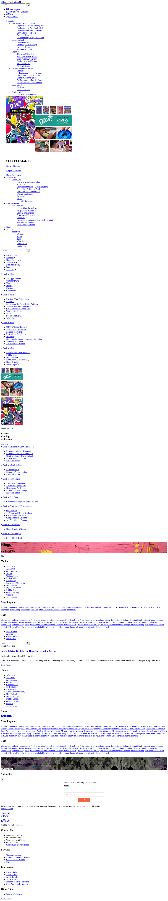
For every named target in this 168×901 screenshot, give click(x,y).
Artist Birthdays (12, 877)
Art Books (21, 87)
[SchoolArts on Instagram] (7, 820)
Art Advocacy (12, 879)
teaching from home (61, 627)
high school (69, 729)
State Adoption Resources (17, 884)
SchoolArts (16, 180)
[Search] (28, 250)
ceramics (71, 731)
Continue (5, 813)
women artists (78, 736)
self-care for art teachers (24, 627)
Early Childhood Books (26, 33)
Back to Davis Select (11, 524)
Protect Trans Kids (85, 625)
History (20, 236)
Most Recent (11, 631)
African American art (120, 731)
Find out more (7, 809)
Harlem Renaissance (138, 731)
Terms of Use (11, 875)
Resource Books (23, 35)
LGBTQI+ (129, 622)
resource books (52, 610)
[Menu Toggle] (20, 2)
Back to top (6, 899)
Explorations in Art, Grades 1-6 (30, 28)
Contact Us (13, 16)
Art (141, 607)
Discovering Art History (27, 59)
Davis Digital (14, 9)
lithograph (17, 733)
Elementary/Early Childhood (23, 23)
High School (17, 52)
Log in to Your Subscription (28, 182)
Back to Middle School (12, 465)
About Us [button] (10, 229)
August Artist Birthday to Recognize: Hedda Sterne (28, 651)
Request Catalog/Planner (18, 12)
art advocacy (31, 731)
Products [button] (10, 21)
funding (147, 607)
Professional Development (22, 68)
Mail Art (42, 610)
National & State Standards (17, 882)
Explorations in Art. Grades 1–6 (19, 453)
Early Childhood (13, 578)
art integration (96, 731)
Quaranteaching (12, 592)
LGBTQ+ (120, 622)
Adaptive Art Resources (27, 210)
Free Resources (18, 206)
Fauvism (134, 736)
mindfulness (6, 625)
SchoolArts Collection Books (29, 189)
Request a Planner (13, 170)
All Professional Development (29, 82)
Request (4, 444)
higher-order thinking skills (83, 622)
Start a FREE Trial (14, 538)
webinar (9, 595)
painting (107, 736)
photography (98, 729)
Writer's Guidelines (25, 194)
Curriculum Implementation (28, 75)
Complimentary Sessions (27, 78)
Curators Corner (126, 729)
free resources (39, 607)
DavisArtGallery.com (15, 894)
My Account (13, 14)
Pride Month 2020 (37, 625)
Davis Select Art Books (16, 529)
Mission (20, 234)
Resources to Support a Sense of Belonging (35, 220)
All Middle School (24, 49)
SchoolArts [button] (11, 177)
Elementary (11, 580)
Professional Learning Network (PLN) (61, 625)
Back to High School (11, 479)
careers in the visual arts (94, 620)
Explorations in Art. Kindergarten (20, 451)
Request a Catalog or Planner (18, 857)
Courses (20, 71)
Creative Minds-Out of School (29, 30)
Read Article (6, 665)
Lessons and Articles (25, 213)
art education (6, 607)
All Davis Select (23, 89)
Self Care (34, 610)
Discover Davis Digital (26, 94)
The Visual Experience (26, 54)
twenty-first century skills (99, 627)
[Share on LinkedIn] (8, 716)
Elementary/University (15, 583)
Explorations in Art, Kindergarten (30, 26)
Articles (9, 634)
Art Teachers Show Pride (73, 620)
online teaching (80, 607)
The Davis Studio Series (27, 56)
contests (122, 607)
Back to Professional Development (17, 506)
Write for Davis (12, 281)
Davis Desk (17, 607)
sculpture (115, 729)
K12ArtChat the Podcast (16, 327)
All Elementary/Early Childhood (30, 37)
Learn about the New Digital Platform (32, 187)
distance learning (130, 620)
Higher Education (13, 588)
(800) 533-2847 (12, 842)
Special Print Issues (25, 201)
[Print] (12, 716)
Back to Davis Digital (11, 533)
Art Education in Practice (16, 520)
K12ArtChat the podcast (27, 208)
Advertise (21, 196)
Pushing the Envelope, (121, 625)
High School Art (133, 607)
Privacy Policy (12, 872)
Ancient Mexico (43, 731)
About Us (16, 232)
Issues (19, 199)
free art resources (52, 607)
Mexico (64, 731)
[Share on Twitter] (4, 716)
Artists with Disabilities (155, 729)
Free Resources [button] (12, 203)
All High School (23, 66)
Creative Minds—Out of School (19, 456)
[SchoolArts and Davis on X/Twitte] (4, 820)
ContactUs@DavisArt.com (17, 845)
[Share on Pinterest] (6, 716)
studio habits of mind (43, 627)
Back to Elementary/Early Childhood (18, 447)
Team (19, 239)
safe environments (152, 625)
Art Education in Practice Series (30, 80)
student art (13, 736)
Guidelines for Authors (15, 860)
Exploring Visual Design (27, 45)
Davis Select (17, 85)
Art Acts (4, 736)
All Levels (10, 569)
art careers (107, 731)
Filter (3, 556)
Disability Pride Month (121, 736)
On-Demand (11, 511)
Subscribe (21, 184)
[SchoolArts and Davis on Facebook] (2, 820)
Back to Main (8, 274)
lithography (26, 733)
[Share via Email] (10, 716)
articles (9, 573)
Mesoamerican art (83, 731)
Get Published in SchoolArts (28, 191)
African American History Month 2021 (102, 607)
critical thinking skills (113, 620)
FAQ (8, 862)
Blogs (8, 227)
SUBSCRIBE (7, 769)
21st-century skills (8, 620)
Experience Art (23, 42)
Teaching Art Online (25, 222)
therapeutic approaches (79, 627)
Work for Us (22, 243)
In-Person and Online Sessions (29, 73)
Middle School (18, 40)
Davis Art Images (13, 175)
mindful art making (149, 622)
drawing (62, 610)
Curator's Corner (13, 636)
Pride (27, 625)
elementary (71, 610)
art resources (11, 571)
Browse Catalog (13, 166)
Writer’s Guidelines (14, 311)
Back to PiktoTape (10, 497)
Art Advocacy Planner (26, 225)
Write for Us (22, 241)
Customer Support (13, 855)
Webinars (21, 217)
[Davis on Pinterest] (9, 820)
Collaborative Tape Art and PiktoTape (22, 502)
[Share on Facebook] (2, 716)
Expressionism (139, 729)
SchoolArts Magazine (16, 729)
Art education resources (53, 620)
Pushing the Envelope (102, 625)
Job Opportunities (13, 278)
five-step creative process (20, 622)
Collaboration (12, 576)
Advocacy (10, 566)
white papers (11, 597)
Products (10, 258)
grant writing (15, 610)
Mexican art (56, 731)
